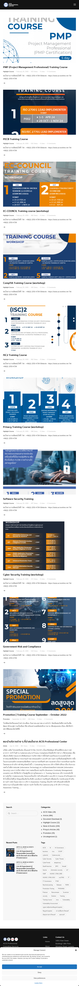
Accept (39, 967)
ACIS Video (47, 812)
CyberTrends (46, 862)
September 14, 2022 (19, 719)
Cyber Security (47, 859)
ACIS (44, 848)
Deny (39, 972)
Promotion (6, 719)
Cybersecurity (56, 855)
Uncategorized (48, 837)
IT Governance (47, 881)
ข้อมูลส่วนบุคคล (47, 911)
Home (47, 942)
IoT (67, 870)
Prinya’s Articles (49, 830)
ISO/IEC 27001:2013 (49, 877)
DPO (56, 866)
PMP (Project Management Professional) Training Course (35, 67)
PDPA (67, 885)
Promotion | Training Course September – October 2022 (35, 715)
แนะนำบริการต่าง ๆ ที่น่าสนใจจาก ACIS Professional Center (35, 742)
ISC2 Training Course (15, 355)
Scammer (66, 892)
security (45, 896)
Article (5, 746)
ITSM (57, 881)
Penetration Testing (48, 888)
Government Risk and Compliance (22, 647)
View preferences (39, 978)
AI (50, 848)
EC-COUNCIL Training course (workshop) (26, 211)
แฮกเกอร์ (61, 914)
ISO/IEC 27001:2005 (56, 874)
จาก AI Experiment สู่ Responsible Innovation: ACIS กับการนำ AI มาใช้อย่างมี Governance (26, 854)
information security (56, 870)
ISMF (44, 874)
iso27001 (61, 877)
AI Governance (59, 848)
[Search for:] (22, 813)
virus (57, 900)
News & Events (49, 826)
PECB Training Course (15, 139)
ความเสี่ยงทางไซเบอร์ (62, 911)
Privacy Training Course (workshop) (23, 427)
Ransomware (55, 892)
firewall (64, 866)
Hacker (45, 870)
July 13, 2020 (14, 746)
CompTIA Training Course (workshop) (24, 283)
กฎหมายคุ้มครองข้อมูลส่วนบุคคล (52, 907)
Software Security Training (18, 499)
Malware (59, 885)
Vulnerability (66, 900)
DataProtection (47, 866)
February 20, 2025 (22, 71)
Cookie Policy (38, 983)
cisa (53, 851)
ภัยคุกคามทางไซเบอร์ (49, 914)
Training (62, 896)
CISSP (60, 851)
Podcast (45, 892)
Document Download (51, 819)
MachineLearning (48, 885)
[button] (76, 950)
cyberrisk (45, 855)
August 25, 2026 (21, 848)
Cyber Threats (59, 859)
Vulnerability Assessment (50, 903)
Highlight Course (8, 71)
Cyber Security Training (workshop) (23, 575)
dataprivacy (57, 862)
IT (68, 877)
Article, (19, 847)
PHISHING (61, 888)
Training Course (47, 900)
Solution (53, 896)
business (45, 851)
